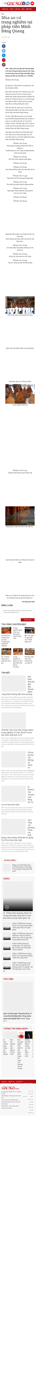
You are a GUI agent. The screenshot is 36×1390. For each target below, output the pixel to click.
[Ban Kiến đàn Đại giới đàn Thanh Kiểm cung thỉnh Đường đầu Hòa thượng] (13, 683)
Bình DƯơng (30, 1110)
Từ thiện (23, 17)
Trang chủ (5, 9)
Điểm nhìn (29, 9)
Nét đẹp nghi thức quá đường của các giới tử (29, 660)
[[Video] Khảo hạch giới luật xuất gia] (6, 651)
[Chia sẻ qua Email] (4, 60)
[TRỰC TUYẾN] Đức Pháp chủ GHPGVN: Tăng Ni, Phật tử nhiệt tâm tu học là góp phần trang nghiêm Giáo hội (22, 936)
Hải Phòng (31, 1102)
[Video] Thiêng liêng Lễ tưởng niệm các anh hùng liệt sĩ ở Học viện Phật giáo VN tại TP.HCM (21, 946)
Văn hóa (17, 9)
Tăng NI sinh (30, 1096)
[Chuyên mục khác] (33, 17)
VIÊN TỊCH (25, 1094)
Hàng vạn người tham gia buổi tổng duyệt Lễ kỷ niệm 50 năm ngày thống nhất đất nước (22, 868)
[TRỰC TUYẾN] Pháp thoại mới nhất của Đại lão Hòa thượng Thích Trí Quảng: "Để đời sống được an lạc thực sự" (18, 967)
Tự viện (22, 13)
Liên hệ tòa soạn (17, 1081)
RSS (2, 1082)
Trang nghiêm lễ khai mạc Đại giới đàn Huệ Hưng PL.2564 (17, 662)
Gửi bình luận (27, 620)
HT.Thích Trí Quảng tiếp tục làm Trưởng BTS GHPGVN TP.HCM (5, 641)
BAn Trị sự (31, 1088)
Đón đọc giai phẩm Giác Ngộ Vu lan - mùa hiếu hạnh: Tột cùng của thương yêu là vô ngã (7, 1051)
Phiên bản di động (28, 1081)
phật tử (31, 1094)
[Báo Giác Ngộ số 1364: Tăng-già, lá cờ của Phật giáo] (22, 1032)
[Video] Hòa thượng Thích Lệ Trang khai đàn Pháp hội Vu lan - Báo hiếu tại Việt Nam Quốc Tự (17, 915)
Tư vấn (11, 13)
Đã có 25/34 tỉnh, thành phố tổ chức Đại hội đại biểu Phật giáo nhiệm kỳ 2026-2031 (16, 1016)
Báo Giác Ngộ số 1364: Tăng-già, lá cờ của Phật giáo (21, 1045)
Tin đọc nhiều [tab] (10, 860)
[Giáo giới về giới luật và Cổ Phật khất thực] (30, 630)
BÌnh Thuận (30, 1104)
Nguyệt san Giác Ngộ (8, 17)
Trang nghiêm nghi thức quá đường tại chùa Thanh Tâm (17, 633)
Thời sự (12, 9)
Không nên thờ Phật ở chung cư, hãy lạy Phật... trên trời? (14, 1045)
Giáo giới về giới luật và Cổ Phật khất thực (29, 639)
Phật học (4, 13)
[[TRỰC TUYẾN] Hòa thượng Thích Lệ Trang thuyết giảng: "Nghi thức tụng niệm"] (7, 956)
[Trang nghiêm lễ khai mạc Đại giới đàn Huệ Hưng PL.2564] (18, 651)
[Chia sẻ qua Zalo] (4, 55)
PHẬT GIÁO (30, 1091)
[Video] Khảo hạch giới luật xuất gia (6, 660)
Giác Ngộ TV (19, 1079)
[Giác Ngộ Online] (11, 1085)
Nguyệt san (11, 1079)
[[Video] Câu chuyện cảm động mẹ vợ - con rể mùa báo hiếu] (13, 794)
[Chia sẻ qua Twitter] (4, 51)
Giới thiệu (31, 1107)
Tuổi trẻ (16, 13)
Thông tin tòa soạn (6, 1081)
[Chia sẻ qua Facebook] (4, 46)
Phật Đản (31, 1099)
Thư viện (8, 979)
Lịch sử (17, 17)
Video (22, 9)
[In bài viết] (4, 65)
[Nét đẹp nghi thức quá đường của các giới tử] (30, 651)
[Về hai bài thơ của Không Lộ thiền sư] (13, 759)
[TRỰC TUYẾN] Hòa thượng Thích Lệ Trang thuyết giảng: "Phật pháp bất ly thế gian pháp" (22, 926)
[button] (29, 1050)
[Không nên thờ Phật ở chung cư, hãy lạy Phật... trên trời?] (15, 1032)
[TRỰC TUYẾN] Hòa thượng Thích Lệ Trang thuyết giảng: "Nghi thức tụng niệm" (22, 956)
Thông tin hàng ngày (15, 1026)
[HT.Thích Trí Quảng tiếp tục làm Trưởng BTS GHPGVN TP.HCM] (6, 630)
